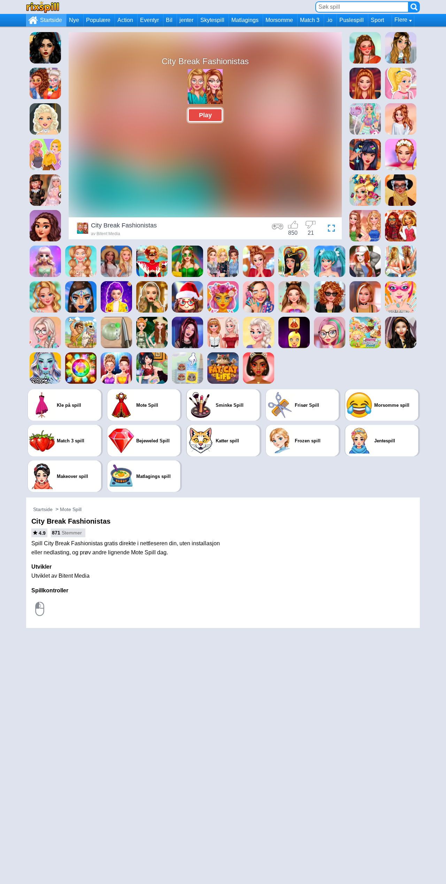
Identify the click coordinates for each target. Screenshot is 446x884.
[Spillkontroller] (278, 229)
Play (205, 115)
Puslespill (351, 20)
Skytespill (212, 20)
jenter (186, 20)
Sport (377, 20)
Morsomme (279, 20)
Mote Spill (71, 509)
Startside (51, 20)
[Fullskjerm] (329, 229)
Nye (74, 20)
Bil (169, 20)
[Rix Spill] (42, 7)
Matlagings (245, 20)
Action (125, 20)
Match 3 (310, 20)
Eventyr (149, 20)
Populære (98, 20)
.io (329, 20)
